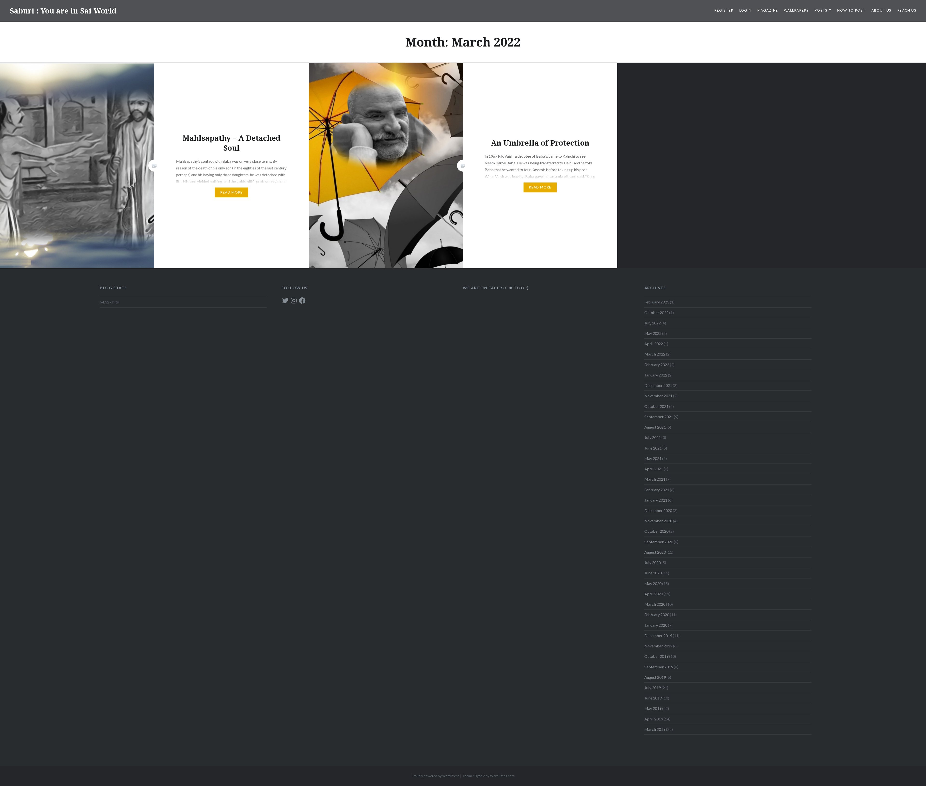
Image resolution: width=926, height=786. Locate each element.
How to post (851, 10)
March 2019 (654, 729)
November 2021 (658, 395)
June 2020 (653, 573)
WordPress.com (502, 776)
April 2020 (653, 593)
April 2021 (653, 468)
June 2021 (653, 448)
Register (723, 10)
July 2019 (652, 687)
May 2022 (652, 333)
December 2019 (658, 635)
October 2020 (656, 531)
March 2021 (654, 479)
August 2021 (655, 427)
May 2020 (652, 583)
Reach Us (906, 10)
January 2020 (655, 625)
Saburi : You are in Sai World (63, 11)
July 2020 (652, 562)
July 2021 (652, 437)
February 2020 (656, 614)
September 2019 (658, 667)
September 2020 (658, 541)
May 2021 (652, 458)
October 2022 (656, 312)
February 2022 (656, 364)
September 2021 (658, 416)
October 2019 (656, 656)
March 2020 (654, 604)
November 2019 (658, 646)
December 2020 (658, 510)
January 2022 (655, 375)
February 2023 (656, 302)
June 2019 (653, 698)
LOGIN (745, 10)
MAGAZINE (767, 10)
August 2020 (655, 552)
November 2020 (658, 520)
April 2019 (653, 719)
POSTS (821, 10)
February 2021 (656, 489)
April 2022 (653, 343)
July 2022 (652, 323)
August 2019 (655, 677)
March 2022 (654, 354)
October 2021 (656, 406)
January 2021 (655, 500)
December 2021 (658, 385)
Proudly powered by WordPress (435, 776)
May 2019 (652, 708)
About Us (882, 10)
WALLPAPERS (796, 10)
